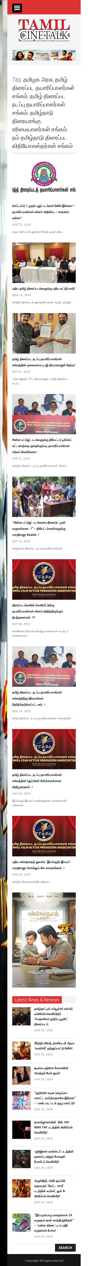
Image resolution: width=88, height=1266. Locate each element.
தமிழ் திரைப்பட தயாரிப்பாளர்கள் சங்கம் (43, 88)
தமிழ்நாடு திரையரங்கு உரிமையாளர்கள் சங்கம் (39, 121)
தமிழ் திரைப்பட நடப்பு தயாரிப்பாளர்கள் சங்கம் (39, 104)
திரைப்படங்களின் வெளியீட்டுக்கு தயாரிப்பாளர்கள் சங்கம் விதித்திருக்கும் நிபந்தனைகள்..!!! (37, 611)
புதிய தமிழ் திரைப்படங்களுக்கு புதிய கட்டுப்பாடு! (43, 288)
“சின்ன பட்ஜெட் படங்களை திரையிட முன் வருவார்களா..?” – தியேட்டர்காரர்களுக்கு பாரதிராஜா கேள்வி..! (39, 529)
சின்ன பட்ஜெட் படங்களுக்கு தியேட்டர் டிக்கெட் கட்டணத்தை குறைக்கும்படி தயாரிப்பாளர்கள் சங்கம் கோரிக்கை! (42, 446)
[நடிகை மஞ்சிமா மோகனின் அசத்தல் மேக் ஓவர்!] (21, 1075)
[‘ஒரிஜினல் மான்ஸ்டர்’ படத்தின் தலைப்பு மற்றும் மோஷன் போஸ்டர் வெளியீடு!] (21, 1159)
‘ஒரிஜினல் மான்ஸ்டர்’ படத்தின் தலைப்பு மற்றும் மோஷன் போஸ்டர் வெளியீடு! (54, 1157)
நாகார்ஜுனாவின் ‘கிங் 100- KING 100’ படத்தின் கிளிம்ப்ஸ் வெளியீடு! (53, 1127)
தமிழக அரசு (38, 79)
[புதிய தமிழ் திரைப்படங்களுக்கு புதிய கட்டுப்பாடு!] (44, 263)
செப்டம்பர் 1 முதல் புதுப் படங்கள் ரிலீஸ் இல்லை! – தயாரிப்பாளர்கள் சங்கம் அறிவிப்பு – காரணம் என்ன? (44, 212)
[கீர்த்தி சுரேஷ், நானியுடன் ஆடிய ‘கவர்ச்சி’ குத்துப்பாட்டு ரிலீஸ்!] (21, 1051)
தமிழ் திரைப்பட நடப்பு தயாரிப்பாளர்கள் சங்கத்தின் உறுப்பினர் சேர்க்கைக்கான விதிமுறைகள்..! (37, 781)
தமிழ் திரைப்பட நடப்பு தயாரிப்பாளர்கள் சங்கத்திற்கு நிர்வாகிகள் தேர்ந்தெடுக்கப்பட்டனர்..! (37, 698)
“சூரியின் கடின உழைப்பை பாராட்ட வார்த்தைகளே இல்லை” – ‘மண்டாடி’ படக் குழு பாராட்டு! (55, 1098)
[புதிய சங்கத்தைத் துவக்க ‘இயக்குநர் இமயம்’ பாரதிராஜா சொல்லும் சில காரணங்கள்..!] (44, 836)
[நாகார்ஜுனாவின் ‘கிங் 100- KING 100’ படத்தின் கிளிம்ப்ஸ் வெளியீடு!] (21, 1130)
